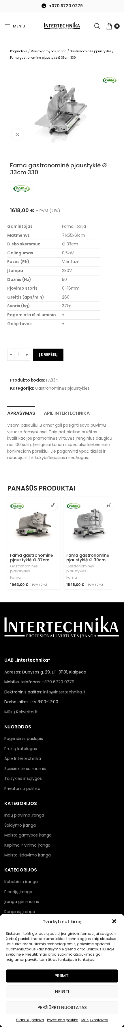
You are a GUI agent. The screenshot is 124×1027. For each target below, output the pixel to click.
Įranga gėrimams (21, 901)
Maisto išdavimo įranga (27, 855)
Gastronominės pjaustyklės (90, 51)
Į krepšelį (48, 354)
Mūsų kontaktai (94, 1019)
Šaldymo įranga (20, 825)
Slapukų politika (30, 1019)
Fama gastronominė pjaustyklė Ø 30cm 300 (87, 560)
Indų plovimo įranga (24, 815)
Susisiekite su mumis (25, 768)
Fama (15, 577)
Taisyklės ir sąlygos (23, 778)
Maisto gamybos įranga (49, 51)
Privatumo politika (62, 1019)
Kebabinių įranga (21, 881)
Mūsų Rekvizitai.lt (21, 712)
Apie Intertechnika (22, 758)
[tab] (21, 412)
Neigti (62, 992)
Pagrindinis (18, 51)
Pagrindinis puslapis (23, 738)
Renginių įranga (19, 912)
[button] (114, 921)
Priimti (62, 976)
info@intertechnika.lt (64, 692)
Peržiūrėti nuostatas (62, 1007)
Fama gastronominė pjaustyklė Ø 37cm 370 (31, 560)
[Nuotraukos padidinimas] (17, 134)
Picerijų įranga (18, 892)
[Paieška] (97, 26)
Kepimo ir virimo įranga (27, 845)
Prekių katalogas (20, 749)
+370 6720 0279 (66, 6)
